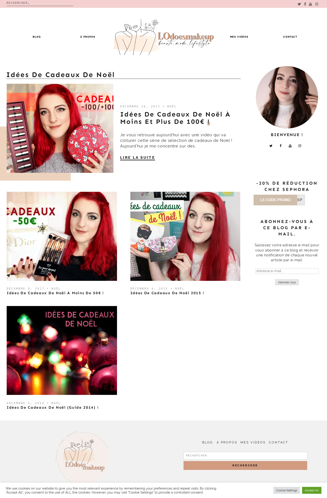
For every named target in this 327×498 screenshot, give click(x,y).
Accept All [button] (312, 490)
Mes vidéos (239, 36)
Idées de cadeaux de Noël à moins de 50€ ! (55, 293)
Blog (37, 36)
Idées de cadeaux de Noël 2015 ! (167, 293)
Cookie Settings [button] (286, 490)
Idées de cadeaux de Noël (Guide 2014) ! (53, 407)
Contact (290, 36)
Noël (172, 106)
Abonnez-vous (287, 282)
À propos (87, 36)
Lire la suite (137, 157)
